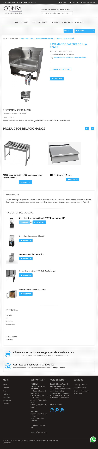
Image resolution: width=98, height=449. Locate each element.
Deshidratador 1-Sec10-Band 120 (32, 289)
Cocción (9, 315)
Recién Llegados (11, 336)
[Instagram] (62, 410)
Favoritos (74, 2)
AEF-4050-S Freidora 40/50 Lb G (31, 254)
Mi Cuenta (63, 2)
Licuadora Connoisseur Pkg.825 (31, 236)
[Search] (42, 13)
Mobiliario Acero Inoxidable (64, 54)
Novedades (7, 400)
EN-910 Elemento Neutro (61, 175)
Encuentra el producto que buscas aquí (55, 9)
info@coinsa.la (31, 2)
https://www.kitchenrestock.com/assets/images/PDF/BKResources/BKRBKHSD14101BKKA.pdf (36, 121)
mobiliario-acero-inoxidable (76, 57)
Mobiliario (14, 38)
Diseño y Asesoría (80, 384)
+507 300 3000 (17, 2)
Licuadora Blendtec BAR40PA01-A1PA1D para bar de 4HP (42, 218)
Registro (92, 2)
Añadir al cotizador (61, 69)
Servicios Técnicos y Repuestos (81, 392)
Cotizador (69, 31)
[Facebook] (52, 410)
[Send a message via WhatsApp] (93, 439)
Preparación (10, 325)
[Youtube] (57, 410)
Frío (7, 318)
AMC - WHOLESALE (65, 51)
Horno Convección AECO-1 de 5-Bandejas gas (37, 271)
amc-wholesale (59, 57)
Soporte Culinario (80, 388)
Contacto (6, 404)
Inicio (5, 38)
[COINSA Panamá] (13, 10)
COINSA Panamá (15, 440)
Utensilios (9, 340)
